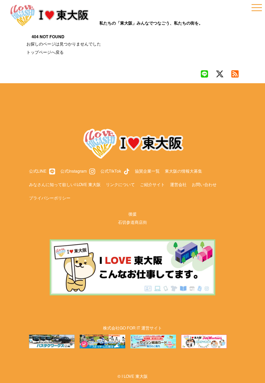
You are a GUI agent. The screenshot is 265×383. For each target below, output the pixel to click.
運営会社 (178, 184)
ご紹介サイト (152, 184)
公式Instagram (73, 171)
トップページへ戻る (45, 52)
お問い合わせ (204, 184)
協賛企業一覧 (147, 171)
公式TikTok (110, 171)
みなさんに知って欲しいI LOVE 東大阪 (65, 184)
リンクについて (120, 184)
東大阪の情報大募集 (183, 171)
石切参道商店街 (132, 222)
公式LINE (38, 171)
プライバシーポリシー (49, 198)
